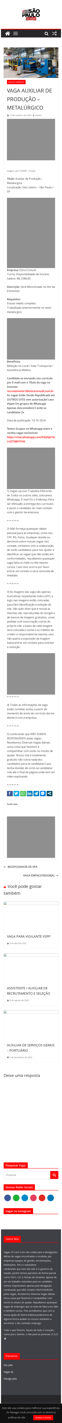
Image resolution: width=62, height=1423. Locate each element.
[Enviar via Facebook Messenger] (43, 793)
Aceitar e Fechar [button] (43, 1417)
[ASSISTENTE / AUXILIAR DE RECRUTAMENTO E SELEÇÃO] (31, 955)
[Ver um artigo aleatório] (54, 33)
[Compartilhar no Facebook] (10, 793)
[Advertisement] (31, 139)
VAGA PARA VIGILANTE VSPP (28, 936)
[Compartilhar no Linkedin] (30, 793)
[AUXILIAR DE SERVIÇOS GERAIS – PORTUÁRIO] (31, 1012)
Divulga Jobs (10, 1378)
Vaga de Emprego (16, 82)
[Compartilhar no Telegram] (36, 793)
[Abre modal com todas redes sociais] (49, 793)
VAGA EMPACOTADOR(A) (38, 875)
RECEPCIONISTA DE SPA (22, 867)
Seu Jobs (8, 1365)
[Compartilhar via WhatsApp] (23, 793)
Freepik (32, 171)
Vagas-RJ (8, 1371)
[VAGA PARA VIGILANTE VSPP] (31, 903)
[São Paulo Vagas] (8, 33)
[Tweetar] (16, 793)
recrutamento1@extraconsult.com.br (30, 391)
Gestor (38, 115)
